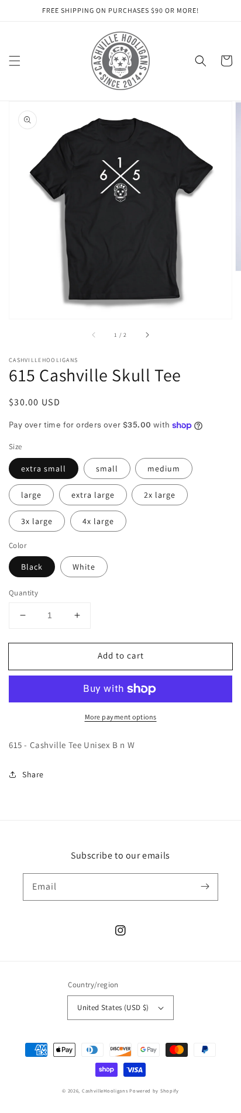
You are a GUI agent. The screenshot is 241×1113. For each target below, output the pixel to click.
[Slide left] (94, 335)
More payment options (121, 716)
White (84, 566)
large (31, 495)
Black (32, 566)
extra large (93, 495)
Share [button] (33, 774)
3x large (37, 521)
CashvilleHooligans (105, 1090)
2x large (159, 495)
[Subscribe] (205, 887)
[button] (14, 61)
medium (163, 468)
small (107, 468)
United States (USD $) (113, 1007)
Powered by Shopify (154, 1090)
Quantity (23, 593)
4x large (98, 521)
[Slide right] (147, 335)
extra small (43, 468)
